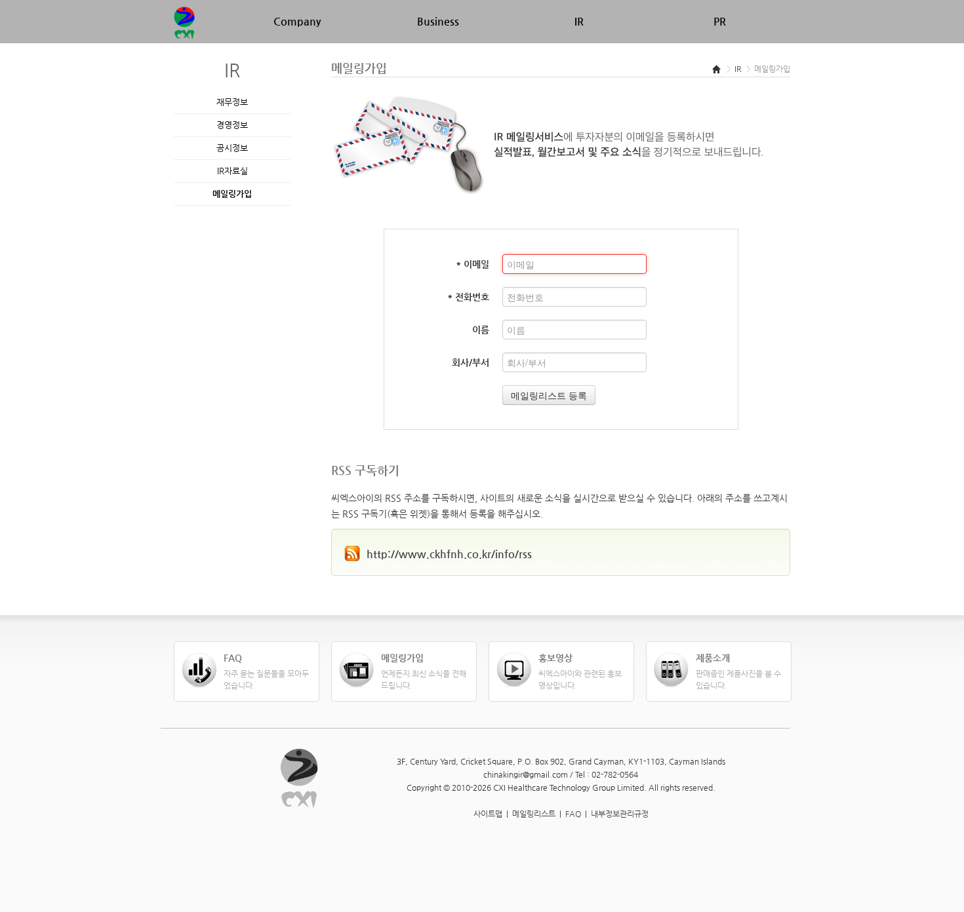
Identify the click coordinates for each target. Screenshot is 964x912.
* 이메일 (472, 264)
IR (579, 21)
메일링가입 (232, 194)
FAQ (573, 813)
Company (297, 21)
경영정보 (232, 125)
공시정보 (232, 148)
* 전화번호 (468, 297)
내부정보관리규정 (620, 813)
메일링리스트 (533, 813)
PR (719, 21)
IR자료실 (232, 171)
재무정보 (232, 102)
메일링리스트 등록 (549, 395)
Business (438, 21)
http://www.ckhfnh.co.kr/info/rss (449, 554)
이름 (480, 329)
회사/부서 (470, 362)
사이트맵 (487, 813)
